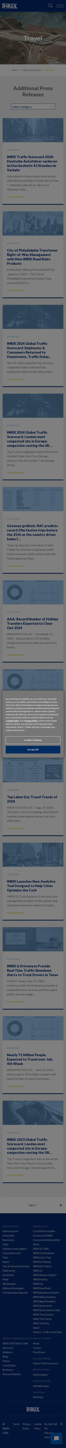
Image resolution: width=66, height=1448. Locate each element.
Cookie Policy (12, 721)
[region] (33, 724)
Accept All (32, 749)
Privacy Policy (31, 721)
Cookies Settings (33, 740)
